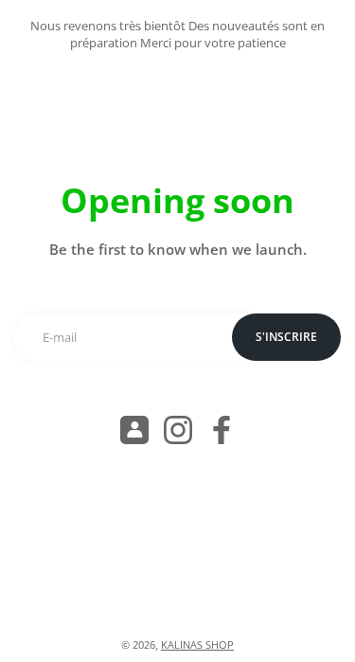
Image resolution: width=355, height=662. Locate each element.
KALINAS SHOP (197, 645)
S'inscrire (286, 337)
